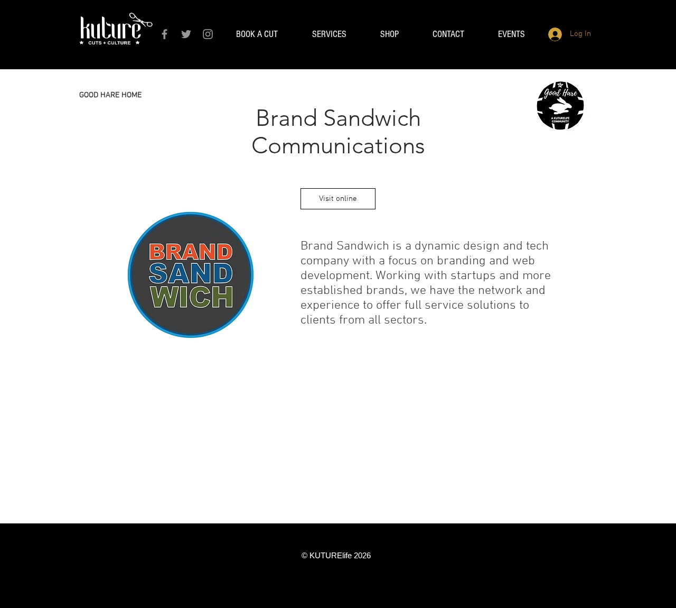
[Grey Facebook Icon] (164, 34)
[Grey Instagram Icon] (207, 34)
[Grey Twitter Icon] (186, 34)
